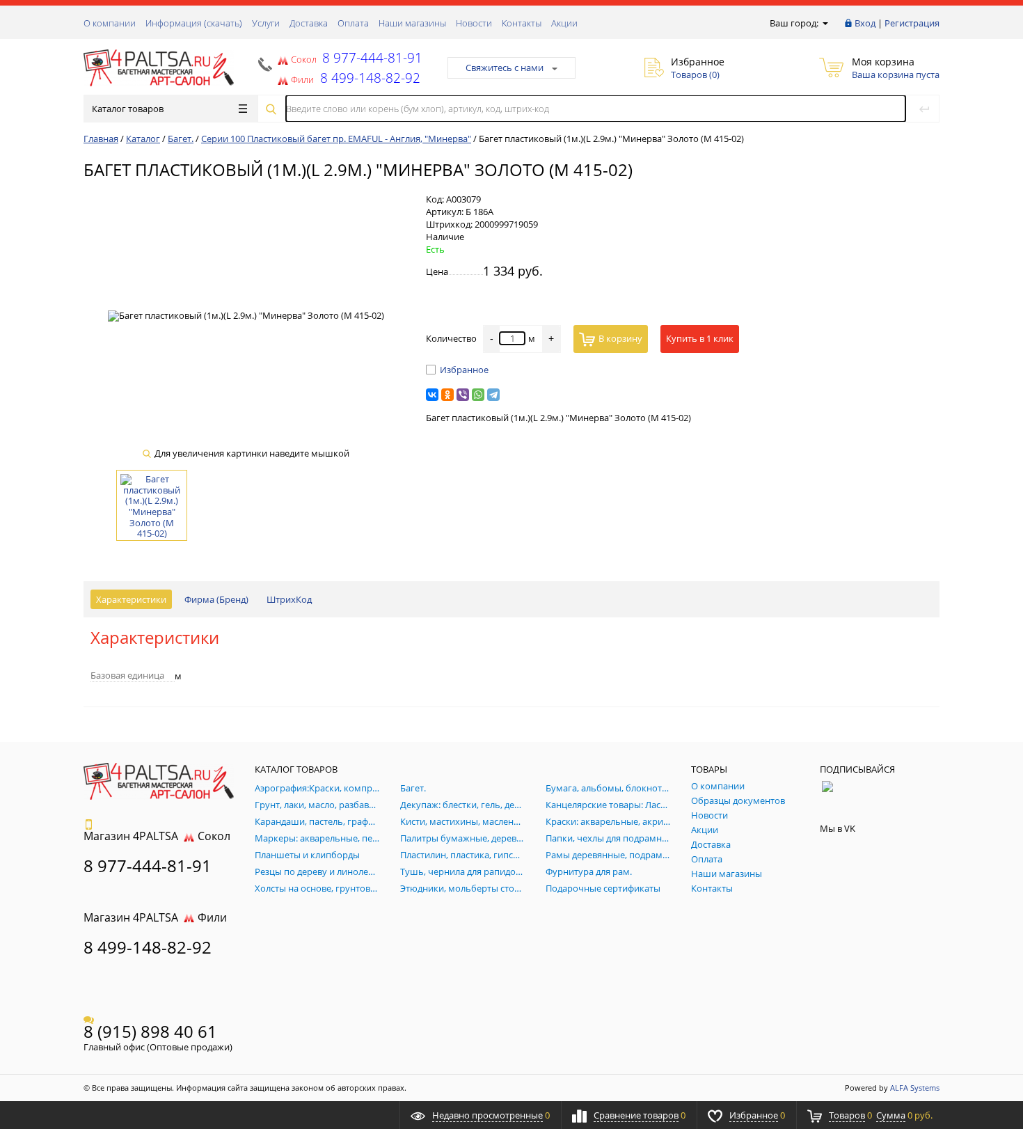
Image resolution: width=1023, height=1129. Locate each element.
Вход (865, 23)
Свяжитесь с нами (505, 67)
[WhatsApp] (478, 394)
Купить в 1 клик (699, 338)
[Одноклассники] (447, 394)
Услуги (266, 23)
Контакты (521, 23)
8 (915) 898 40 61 (150, 1031)
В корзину (620, 338)
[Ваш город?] (824, 23)
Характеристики (131, 599)
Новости (474, 23)
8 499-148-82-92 (148, 946)
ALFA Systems (914, 1087)
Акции (564, 23)
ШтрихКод (289, 599)
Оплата (353, 23)
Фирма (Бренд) (216, 599)
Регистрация (912, 23)
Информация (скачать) (193, 23)
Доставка (309, 23)
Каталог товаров (128, 108)
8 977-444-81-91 (370, 57)
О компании (110, 23)
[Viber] (463, 394)
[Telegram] (493, 394)
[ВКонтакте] (432, 394)
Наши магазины (412, 23)
